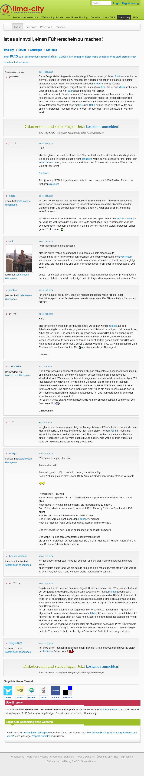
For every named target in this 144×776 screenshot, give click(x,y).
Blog (116, 756)
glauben (63, 56)
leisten (88, 56)
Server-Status (88, 761)
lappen (80, 56)
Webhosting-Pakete (52, 17)
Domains (95, 17)
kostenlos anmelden (102, 126)
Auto (103, 87)
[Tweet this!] (9, 698)
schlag (111, 56)
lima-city (9, 50)
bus (36, 56)
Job (112, 430)
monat (95, 56)
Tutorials (61, 27)
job (75, 56)
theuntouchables (18, 556)
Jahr (70, 90)
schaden (103, 56)
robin (11, 241)
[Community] (9, 25)
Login (116, 3)
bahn (21, 56)
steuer (132, 56)
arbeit (6, 56)
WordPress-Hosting (77, 17)
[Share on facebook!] (57, 698)
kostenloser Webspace (25, 17)
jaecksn (13, 290)
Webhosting (17, 756)
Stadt (118, 76)
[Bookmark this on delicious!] (68, 698)
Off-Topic (51, 50)
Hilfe (135, 17)
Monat (122, 87)
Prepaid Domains (40, 736)
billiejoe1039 (15, 643)
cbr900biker (15, 366)
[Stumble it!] (33, 698)
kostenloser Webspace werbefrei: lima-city (35, 10)
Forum (17, 27)
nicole (12, 195)
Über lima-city (104, 756)
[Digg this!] (21, 698)
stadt (118, 56)
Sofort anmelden (109, 709)
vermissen (24, 62)
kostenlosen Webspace (18, 375)
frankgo (13, 453)
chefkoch (44, 56)
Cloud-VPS (109, 17)
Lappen (82, 519)
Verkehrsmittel (124, 218)
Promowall (46, 27)
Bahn (92, 105)
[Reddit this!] (45, 698)
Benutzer (31, 27)
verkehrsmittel (11, 62)
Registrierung (130, 3)
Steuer (98, 83)
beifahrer (29, 56)
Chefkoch (44, 173)
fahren (53, 56)
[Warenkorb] (141, 15)
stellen (125, 56)
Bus (81, 105)
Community (124, 17)
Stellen (113, 325)
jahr (71, 56)
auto (14, 56)
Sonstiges (36, 50)
